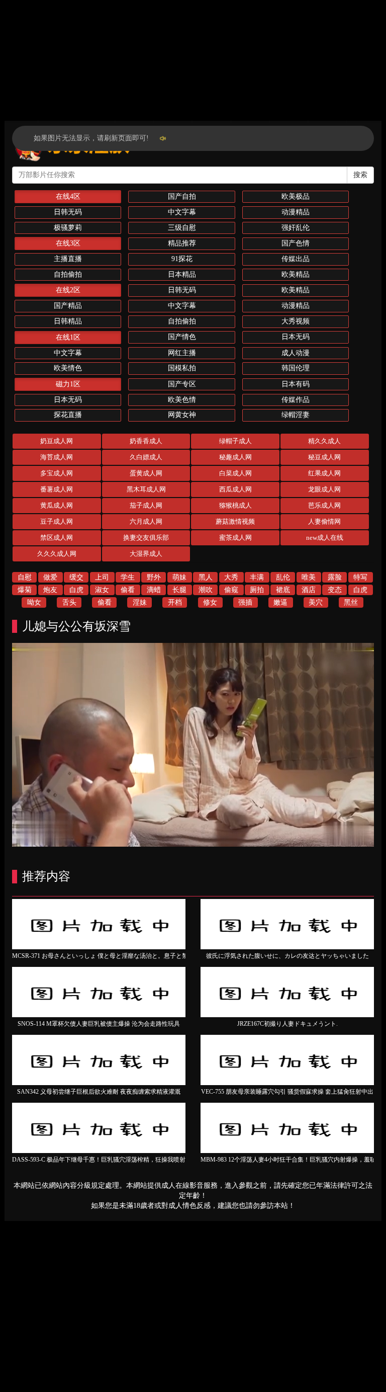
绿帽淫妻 (295, 415)
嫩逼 (280, 602)
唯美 (309, 577)
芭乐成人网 (324, 505)
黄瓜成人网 (56, 505)
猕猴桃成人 (235, 505)
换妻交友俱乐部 (146, 537)
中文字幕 (182, 212)
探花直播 (68, 415)
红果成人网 (324, 473)
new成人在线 (324, 537)
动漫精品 (295, 212)
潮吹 (206, 590)
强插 (245, 602)
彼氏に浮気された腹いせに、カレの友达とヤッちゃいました (287, 955)
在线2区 (68, 290)
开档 (175, 602)
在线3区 (68, 243)
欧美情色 (68, 368)
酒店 (309, 590)
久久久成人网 (56, 553)
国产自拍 (182, 196)
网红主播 (182, 353)
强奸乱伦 (295, 227)
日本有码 (295, 384)
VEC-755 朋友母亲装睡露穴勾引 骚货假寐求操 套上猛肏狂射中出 (287, 1091)
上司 (102, 577)
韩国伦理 (295, 368)
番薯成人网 (56, 489)
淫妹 (140, 602)
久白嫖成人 (146, 457)
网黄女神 (182, 415)
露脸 (335, 577)
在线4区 (68, 196)
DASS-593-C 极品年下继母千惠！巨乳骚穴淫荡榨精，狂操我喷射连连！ (108, 1159)
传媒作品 (295, 399)
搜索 (360, 175)
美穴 (316, 602)
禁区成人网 (56, 537)
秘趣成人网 (235, 457)
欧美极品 (295, 196)
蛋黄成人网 (146, 473)
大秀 (231, 577)
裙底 (283, 590)
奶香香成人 (146, 441)
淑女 (102, 590)
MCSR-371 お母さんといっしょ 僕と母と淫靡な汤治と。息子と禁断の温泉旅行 (118, 955)
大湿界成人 (146, 553)
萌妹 (179, 577)
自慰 (25, 577)
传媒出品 (295, 259)
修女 (210, 602)
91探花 (181, 259)
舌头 (69, 602)
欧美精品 (295, 274)
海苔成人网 (56, 457)
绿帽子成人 (235, 441)
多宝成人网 (56, 473)
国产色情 (295, 243)
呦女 (34, 602)
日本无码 (295, 337)
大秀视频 (295, 321)
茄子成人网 (146, 505)
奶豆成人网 (56, 441)
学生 (128, 577)
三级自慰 (182, 227)
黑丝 (351, 602)
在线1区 (68, 337)
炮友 (50, 590)
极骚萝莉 (68, 227)
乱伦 (283, 577)
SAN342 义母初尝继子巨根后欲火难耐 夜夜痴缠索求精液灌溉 (98, 1091)
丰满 (257, 577)
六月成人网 (146, 521)
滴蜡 (154, 590)
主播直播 (68, 259)
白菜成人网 (235, 473)
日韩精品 (68, 321)
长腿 (179, 590)
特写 (360, 577)
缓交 (76, 577)
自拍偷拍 (68, 274)
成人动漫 (295, 353)
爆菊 (25, 590)
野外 (154, 577)
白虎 (76, 590)
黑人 (206, 577)
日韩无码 (68, 212)
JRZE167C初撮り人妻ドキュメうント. (287, 1023)
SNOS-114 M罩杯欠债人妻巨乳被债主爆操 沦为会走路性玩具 (99, 1023)
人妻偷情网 (324, 521)
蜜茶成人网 (235, 537)
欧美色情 (182, 399)
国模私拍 (182, 368)
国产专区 (182, 384)
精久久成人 (324, 441)
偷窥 (231, 590)
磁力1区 (68, 384)
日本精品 (182, 274)
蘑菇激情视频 (235, 521)
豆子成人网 (56, 521)
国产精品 (68, 305)
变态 (335, 590)
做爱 (50, 577)
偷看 (128, 590)
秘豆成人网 (324, 457)
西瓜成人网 (235, 489)
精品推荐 (182, 243)
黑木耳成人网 (146, 489)
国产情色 (182, 337)
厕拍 (257, 590)
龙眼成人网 (324, 489)
